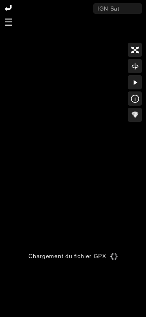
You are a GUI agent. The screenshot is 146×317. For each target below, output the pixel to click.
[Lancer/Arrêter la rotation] (135, 66)
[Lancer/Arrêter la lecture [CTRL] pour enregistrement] (135, 82)
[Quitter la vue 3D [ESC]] (8, 8)
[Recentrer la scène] (135, 50)
